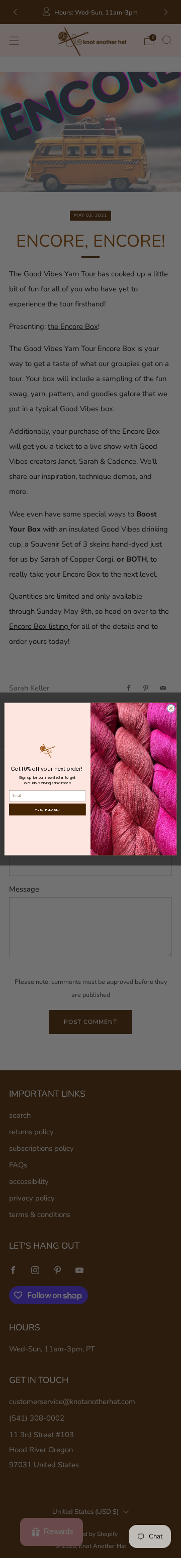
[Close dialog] (170, 708)
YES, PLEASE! (47, 809)
